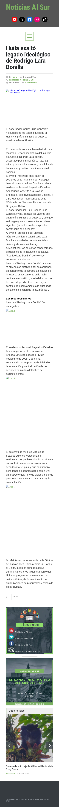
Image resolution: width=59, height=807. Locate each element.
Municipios (10, 773)
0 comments (31, 82)
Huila (14, 77)
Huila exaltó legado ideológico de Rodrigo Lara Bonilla (28, 57)
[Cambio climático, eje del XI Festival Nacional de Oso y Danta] (29, 738)
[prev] (9, 745)
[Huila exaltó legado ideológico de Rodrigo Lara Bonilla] (29, 105)
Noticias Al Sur (28, 7)
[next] (49, 745)
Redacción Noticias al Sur (21, 80)
